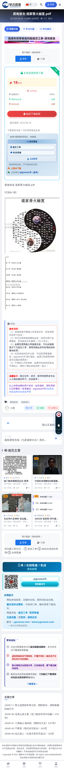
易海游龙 (14, 402)
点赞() (54, 408)
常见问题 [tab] (30, 28)
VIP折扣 (33, 91)
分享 (30, 408)
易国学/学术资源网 (26, 754)
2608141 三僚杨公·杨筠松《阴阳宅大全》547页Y (30, 723)
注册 (43, 58)
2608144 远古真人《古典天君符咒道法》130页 (29, 733)
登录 (52, 4)
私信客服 (17, 152)
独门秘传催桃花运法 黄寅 (16, 480)
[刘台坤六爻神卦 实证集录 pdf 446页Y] (16, 502)
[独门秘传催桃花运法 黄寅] (16, 464)
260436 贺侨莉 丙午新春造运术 (47, 520)
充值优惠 (11, 617)
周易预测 (40, 515)
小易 (12, 407)
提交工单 (17, 147)
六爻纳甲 (9, 515)
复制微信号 (40, 584)
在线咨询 (58, 423)
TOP (58, 432)
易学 (29, 18)
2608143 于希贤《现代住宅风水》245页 (26, 728)
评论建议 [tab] (47, 28)
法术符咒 (35, 18)
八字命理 (40, 477)
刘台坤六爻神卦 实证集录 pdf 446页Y (16, 520)
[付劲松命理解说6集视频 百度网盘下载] (47, 464)
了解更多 (31, 683)
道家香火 (25, 402)
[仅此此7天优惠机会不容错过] (32, 40)
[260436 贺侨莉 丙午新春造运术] (47, 502)
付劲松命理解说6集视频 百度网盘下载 (46, 482)
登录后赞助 (17, 604)
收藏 (42, 408)
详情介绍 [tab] (13, 28)
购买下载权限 (33, 114)
